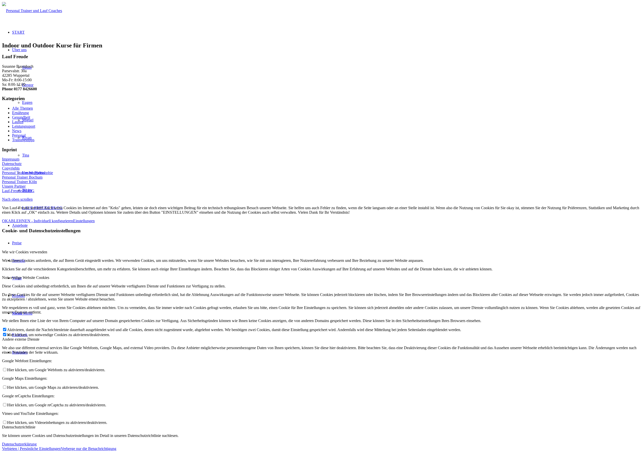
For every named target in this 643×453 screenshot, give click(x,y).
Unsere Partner (14, 186)
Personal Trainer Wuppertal (23, 173)
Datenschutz (12, 164)
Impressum (10, 159)
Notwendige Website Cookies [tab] (25, 277)
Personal (19, 135)
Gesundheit (21, 117)
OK (5, 221)
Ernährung (20, 113)
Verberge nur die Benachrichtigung (88, 448)
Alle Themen (22, 108)
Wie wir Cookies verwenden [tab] (24, 252)
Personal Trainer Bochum (22, 177)
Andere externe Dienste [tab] (20, 339)
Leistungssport (23, 126)
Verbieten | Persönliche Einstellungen (31, 448)
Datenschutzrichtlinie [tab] (18, 427)
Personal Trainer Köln (19, 182)
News (16, 131)
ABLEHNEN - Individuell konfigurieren (40, 221)
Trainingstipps (23, 140)
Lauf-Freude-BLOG (18, 191)
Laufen (17, 122)
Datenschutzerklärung (19, 444)
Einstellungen (84, 221)
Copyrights (11, 168)
